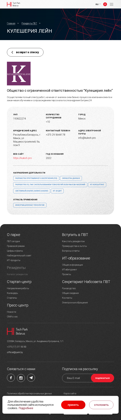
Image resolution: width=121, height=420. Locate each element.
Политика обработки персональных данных (29, 393)
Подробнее (26, 408)
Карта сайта (70, 393)
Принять (73, 404)
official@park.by (15, 352)
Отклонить (101, 404)
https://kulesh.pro (22, 158)
